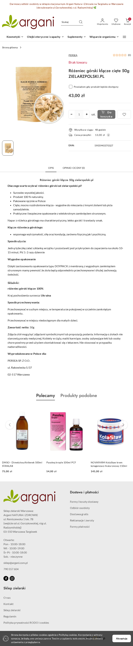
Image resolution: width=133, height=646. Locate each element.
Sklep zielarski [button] (14, 588)
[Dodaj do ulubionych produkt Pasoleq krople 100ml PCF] (38, 408)
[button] (124, 37)
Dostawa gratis (79, 514)
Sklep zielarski (11, 610)
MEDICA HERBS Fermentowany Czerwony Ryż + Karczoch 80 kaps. (110, 464)
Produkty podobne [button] (78, 395)
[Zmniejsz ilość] (71, 114)
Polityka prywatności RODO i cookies (26, 622)
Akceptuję (121, 638)
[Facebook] (5, 578)
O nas (7, 597)
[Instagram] (12, 578)
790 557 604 (11, 569)
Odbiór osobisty (80, 507)
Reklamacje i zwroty (82, 520)
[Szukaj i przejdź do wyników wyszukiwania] (80, 22)
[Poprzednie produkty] (10, 425)
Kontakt (8, 603)
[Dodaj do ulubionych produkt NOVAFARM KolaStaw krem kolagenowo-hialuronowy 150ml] (82, 408)
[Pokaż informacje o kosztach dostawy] (108, 135)
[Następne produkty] (123, 425)
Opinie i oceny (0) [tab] (74, 167)
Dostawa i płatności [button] (84, 492)
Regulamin (9, 616)
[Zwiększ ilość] (86, 114)
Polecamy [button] (45, 395)
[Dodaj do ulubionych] (124, 114)
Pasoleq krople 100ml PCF (17, 462)
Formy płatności (80, 526)
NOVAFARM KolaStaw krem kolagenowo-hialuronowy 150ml (64, 464)
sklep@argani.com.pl (15, 562)
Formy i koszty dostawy (84, 501)
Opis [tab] (51, 167)
